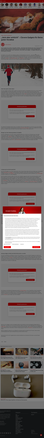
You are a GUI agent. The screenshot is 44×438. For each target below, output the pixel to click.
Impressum (22, 244)
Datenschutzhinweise (7, 244)
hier (18, 220)
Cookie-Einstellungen (15, 244)
